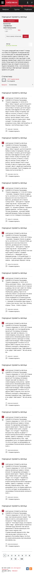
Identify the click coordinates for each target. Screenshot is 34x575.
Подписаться (11, 21)
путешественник (11, 45)
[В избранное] (3, 101)
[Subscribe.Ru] (12, 2)
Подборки (28, 9)
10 (15, 559)
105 (21, 559)
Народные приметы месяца (14, 17)
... (18, 559)
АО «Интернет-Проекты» (11, 568)
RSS (19, 30)
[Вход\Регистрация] (27, 2)
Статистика (7, 76)
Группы (16, 9)
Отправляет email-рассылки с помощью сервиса (17, 6)
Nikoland (14, 571)
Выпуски (6, 9)
